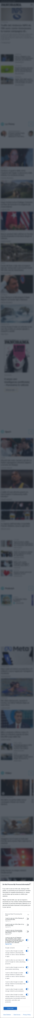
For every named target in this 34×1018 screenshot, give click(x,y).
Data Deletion (7, 1014)
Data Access (17, 1014)
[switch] (27, 919)
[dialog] (17, 949)
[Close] (30, 884)
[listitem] (17, 914)
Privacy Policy (27, 1014)
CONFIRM (10, 1008)
